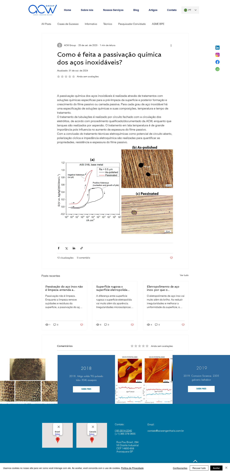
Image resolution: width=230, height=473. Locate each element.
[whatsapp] (217, 69)
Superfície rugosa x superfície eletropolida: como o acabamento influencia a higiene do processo (112, 288)
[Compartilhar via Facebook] (58, 248)
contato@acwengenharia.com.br (166, 430)
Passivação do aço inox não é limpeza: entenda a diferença (64, 288)
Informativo (91, 23)
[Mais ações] (171, 45)
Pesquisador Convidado (132, 23)
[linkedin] (217, 48)
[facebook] (217, 62)
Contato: (119, 424)
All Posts (46, 23)
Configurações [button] (180, 468)
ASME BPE (158, 23)
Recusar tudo (199, 468)
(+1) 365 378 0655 (125, 433)
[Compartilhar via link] (81, 248)
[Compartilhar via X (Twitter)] (66, 248)
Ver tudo (184, 275)
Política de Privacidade (132, 468)
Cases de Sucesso (68, 23)
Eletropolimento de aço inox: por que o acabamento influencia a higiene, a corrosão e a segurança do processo (163, 288)
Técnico (107, 23)
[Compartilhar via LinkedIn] (73, 248)
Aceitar (216, 468)
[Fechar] (226, 468)
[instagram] (217, 55)
